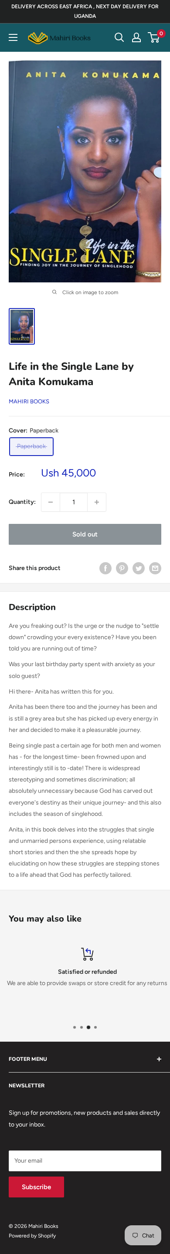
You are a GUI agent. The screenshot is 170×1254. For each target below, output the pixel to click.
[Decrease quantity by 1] (50, 502)
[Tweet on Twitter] (139, 568)
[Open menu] (13, 37)
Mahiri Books (29, 401)
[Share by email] (155, 568)
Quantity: (22, 502)
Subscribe (36, 1187)
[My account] (136, 37)
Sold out (85, 534)
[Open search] (119, 37)
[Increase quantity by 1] (97, 502)
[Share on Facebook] (105, 568)
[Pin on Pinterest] (122, 568)
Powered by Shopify (32, 1236)
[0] (154, 37)
